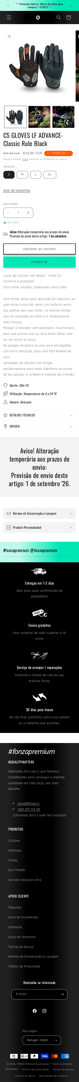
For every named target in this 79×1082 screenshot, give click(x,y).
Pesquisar (15, 907)
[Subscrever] (62, 994)
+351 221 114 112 (28, 809)
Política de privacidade (35, 1069)
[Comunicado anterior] (8, 5)
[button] (9, 17)
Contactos (15, 927)
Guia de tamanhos (16, 190)
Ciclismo (14, 841)
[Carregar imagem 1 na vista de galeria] (15, 117)
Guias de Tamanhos (22, 937)
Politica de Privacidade (24, 966)
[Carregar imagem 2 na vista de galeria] (39, 117)
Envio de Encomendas (23, 917)
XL (50, 175)
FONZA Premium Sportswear (33, 1064)
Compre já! (39, 262)
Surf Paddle (16, 870)
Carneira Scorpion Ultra (24, 880)
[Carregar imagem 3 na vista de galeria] (63, 117)
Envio (25, 159)
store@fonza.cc (28, 803)
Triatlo (12, 860)
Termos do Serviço (20, 947)
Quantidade (10, 204)
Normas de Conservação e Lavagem (33, 957)
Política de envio (25, 1076)
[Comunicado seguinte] (71, 5)
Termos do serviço (63, 1069)
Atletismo (14, 851)
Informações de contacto (53, 1076)
